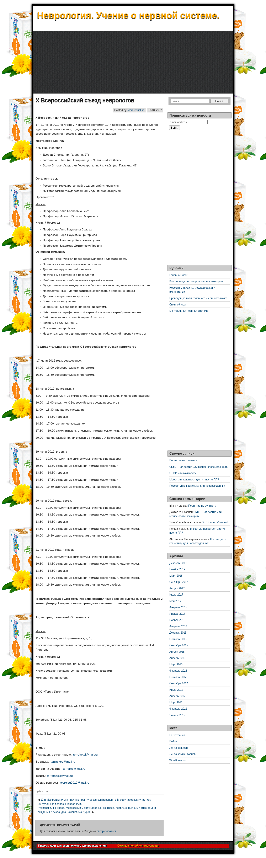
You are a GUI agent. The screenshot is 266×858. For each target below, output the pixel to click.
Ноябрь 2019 (177, 569)
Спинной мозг (177, 304)
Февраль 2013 (178, 670)
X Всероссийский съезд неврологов (85, 100)
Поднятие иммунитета (183, 460)
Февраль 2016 (178, 626)
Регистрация (177, 735)
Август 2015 (177, 651)
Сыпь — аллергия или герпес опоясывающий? (198, 466)
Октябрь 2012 (177, 677)
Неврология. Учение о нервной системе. (128, 15)
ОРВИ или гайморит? (182, 473)
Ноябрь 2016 (177, 620)
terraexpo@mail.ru (63, 761)
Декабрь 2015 (177, 632)
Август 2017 (177, 588)
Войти (173, 741)
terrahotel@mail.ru (85, 754)
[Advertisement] (133, 62)
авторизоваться (106, 831)
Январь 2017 (177, 613)
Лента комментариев (182, 754)
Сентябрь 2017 (178, 581)
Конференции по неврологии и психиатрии (196, 281)
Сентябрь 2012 (178, 683)
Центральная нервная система (188, 310)
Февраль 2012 (178, 708)
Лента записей (178, 747)
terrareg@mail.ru (74, 768)
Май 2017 (175, 601)
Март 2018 (175, 575)
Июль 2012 (176, 689)
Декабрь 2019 (177, 563)
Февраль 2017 (178, 607)
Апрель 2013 (177, 658)
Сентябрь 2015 (178, 645)
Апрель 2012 (177, 696)
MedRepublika (135, 110)
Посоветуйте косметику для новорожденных (197, 485)
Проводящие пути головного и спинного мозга (198, 298)
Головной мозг (178, 275)
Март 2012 (175, 702)
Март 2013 (175, 664)
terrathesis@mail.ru (60, 775)
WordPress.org (178, 760)
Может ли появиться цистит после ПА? (194, 479)
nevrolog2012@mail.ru (74, 782)
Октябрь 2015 (177, 639)
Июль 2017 (176, 594)
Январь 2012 (177, 715)
